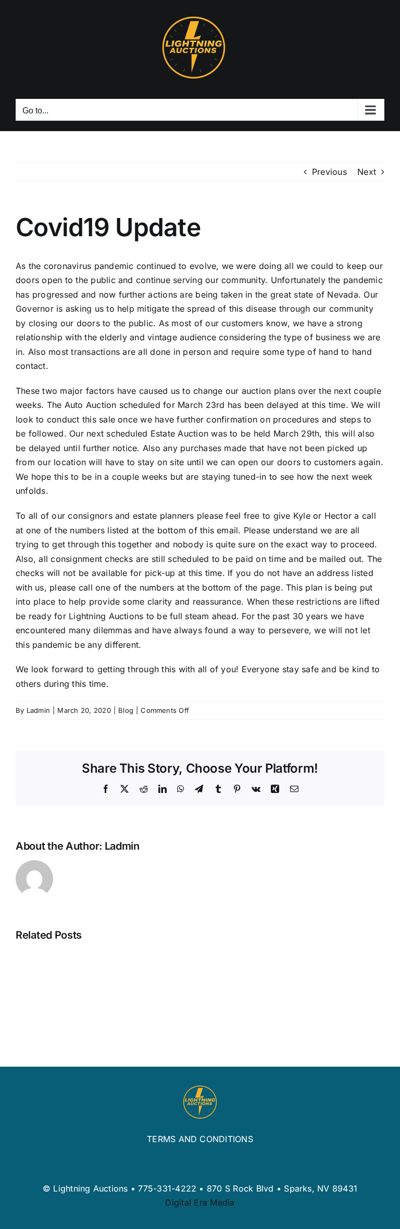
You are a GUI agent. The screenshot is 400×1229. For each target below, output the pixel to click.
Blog (125, 710)
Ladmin (38, 710)
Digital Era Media (199, 1202)
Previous (329, 172)
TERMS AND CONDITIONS (200, 1139)
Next (366, 172)
